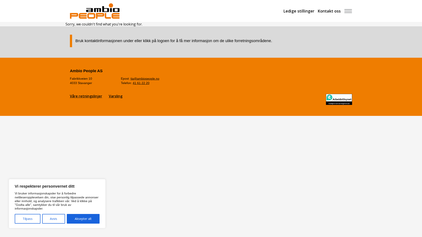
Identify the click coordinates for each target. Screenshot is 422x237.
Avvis (53, 219)
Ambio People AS (86, 71)
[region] (57, 203)
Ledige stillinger (298, 11)
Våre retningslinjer (86, 96)
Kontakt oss (329, 11)
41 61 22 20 (141, 83)
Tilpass (28, 219)
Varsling (115, 96)
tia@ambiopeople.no (145, 78)
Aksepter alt (83, 219)
